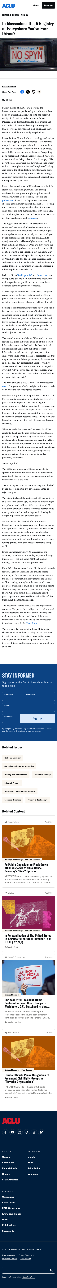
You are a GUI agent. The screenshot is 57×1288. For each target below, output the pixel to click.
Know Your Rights (11, 1213)
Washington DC (24, 275)
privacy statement (33, 731)
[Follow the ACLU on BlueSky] (41, 1132)
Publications (8, 1225)
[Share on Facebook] (22, 92)
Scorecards (8, 1230)
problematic (7, 200)
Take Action (34, 1168)
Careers (6, 1157)
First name (8, 694)
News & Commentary (14, 16)
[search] (51, 1270)
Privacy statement (26, 1255)
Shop (30, 1162)
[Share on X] (28, 92)
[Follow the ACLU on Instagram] (20, 1132)
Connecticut (42, 275)
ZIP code (7, 716)
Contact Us (8, 1162)
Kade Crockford (9, 86)
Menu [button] (36, 5)
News (5, 1219)
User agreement (8, 1255)
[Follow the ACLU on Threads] (34, 1132)
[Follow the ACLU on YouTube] (12, 1132)
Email (6, 705)
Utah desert (31, 623)
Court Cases (8, 1202)
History (6, 1174)
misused (33, 217)
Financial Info (9, 1168)
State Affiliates (10, 1179)
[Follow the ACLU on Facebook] (5, 1132)
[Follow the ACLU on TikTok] (27, 1132)
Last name (30, 694)
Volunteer (33, 1174)
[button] (33, 92)
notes (4, 386)
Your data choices (9, 1259)
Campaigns (8, 1196)
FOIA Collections (11, 1208)
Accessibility (25, 1259)
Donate (48, 5)
